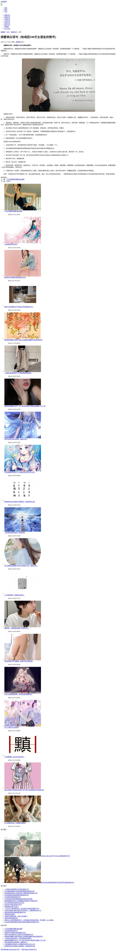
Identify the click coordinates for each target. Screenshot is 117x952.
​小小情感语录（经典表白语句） (14, 595)
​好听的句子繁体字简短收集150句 (15, 277)
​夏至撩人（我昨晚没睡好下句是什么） (16, 628)
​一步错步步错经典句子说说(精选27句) (16, 889)
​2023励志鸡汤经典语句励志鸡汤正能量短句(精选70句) (21, 922)
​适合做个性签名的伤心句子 (13, 904)
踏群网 (3, 32)
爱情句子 (7, 17)
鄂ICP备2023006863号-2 (29, 949)
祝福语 (6, 26)
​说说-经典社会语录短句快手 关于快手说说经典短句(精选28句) (24, 790)
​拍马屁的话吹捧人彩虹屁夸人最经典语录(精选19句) (20, 893)
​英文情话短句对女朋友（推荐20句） (16, 439)
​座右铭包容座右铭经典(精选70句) (15, 912)
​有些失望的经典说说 (11, 918)
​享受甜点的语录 (9, 914)
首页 (5, 8)
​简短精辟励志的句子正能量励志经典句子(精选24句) (20, 901)
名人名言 (7, 28)
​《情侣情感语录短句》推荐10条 (14, 532)
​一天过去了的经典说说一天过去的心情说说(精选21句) (21, 908)
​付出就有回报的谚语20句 (12, 897)
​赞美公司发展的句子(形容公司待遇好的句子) (18, 307)
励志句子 (7, 25)
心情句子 (7, 21)
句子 (5, 12)
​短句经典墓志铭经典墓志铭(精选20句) (16, 895)
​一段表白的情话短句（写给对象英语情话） (18, 373)
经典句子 (7, 15)
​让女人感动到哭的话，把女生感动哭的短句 (18, 694)
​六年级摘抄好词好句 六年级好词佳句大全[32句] (19, 472)
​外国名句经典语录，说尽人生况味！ (16, 916)
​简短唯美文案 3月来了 (11, 906)
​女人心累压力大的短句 (11, 727)
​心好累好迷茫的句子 (11, 244)
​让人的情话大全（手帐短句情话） (15, 823)
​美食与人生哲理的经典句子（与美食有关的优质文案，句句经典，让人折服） (29, 920)
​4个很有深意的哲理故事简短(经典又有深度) (18, 899)
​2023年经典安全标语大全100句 (14, 903)
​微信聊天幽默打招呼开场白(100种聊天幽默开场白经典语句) (23, 340)
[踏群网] (4, 1)
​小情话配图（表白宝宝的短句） (14, 757)
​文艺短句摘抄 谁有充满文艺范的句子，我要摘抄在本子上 (22, 910)
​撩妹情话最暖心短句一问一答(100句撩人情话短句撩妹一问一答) (25, 406)
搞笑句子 (7, 23)
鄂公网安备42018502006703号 (10, 949)
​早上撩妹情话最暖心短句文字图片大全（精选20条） (21, 565)
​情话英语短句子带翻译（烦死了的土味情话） (19, 661)
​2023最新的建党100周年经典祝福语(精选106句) (19, 891)
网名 (5, 10)
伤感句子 (7, 19)
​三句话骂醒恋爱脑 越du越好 (15, 179)
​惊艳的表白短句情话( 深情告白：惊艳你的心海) (19, 501)
